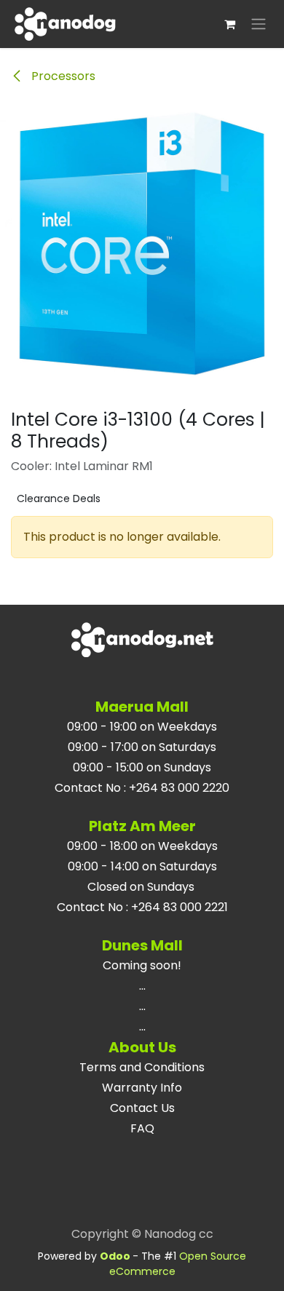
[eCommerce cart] (229, 24)
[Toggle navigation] (258, 24)
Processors (61, 76)
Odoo (116, 1256)
